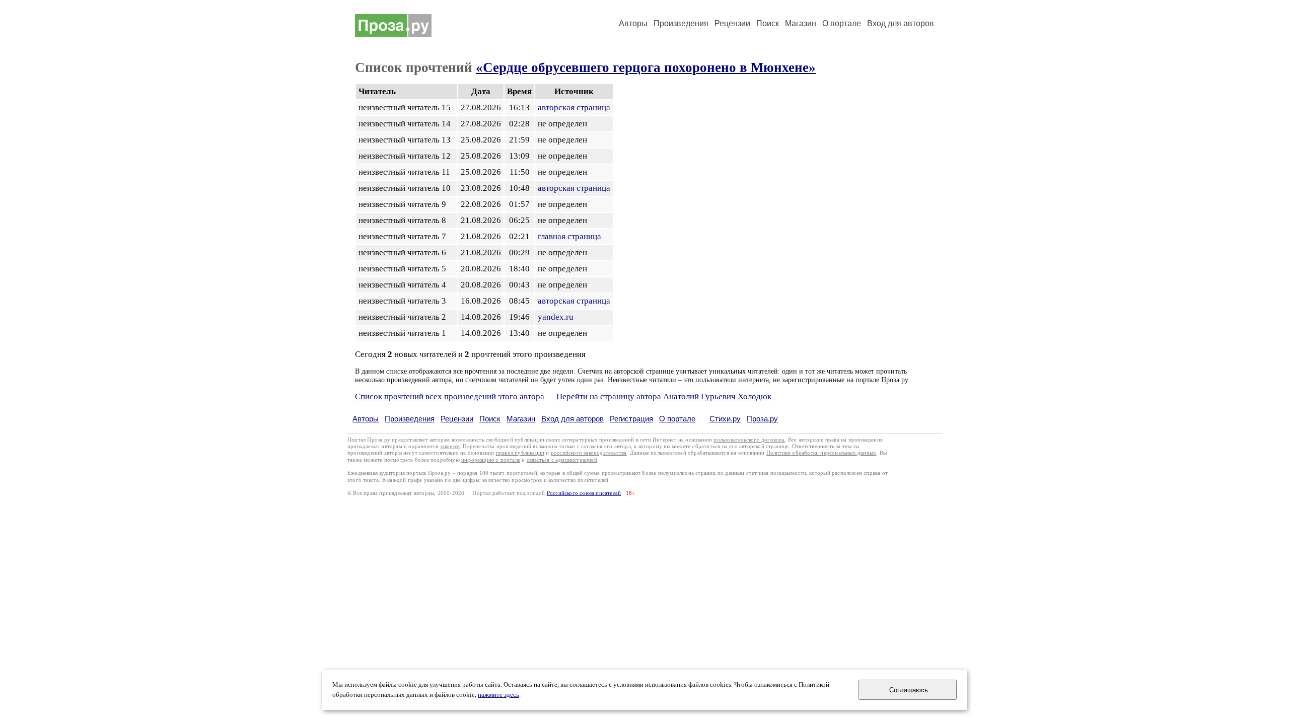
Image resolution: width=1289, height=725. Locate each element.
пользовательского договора (748, 440)
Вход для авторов (900, 23)
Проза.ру (762, 418)
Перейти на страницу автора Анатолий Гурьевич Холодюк (663, 396)
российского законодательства (589, 453)
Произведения (681, 23)
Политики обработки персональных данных (821, 453)
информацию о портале (490, 460)
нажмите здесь (498, 694)
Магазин (800, 23)
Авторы (633, 23)
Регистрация (631, 418)
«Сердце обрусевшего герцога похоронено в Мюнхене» (646, 67)
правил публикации (520, 453)
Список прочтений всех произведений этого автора (449, 396)
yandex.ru (556, 317)
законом (450, 446)
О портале (677, 418)
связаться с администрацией (562, 460)
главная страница (569, 236)
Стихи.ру (725, 418)
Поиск (767, 23)
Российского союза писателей (584, 493)
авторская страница (574, 107)
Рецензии (732, 23)
